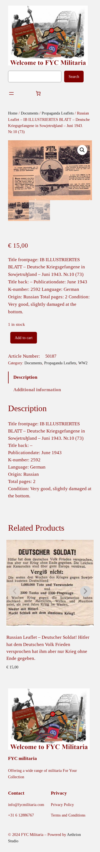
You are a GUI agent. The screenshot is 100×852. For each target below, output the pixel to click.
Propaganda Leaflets (58, 113)
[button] (82, 150)
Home (13, 113)
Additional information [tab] (37, 389)
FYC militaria (22, 758)
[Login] (24, 93)
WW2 (83, 363)
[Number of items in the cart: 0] (38, 93)
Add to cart (23, 337)
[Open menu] (11, 93)
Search (74, 76)
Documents (29, 113)
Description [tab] (25, 377)
